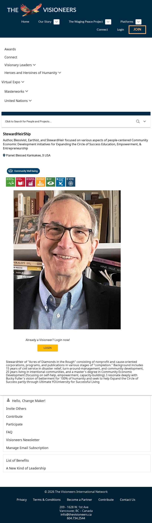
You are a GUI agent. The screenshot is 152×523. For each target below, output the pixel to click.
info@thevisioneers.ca (76, 514)
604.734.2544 (76, 518)
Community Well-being (26, 171)
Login (48, 348)
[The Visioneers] (42, 9)
